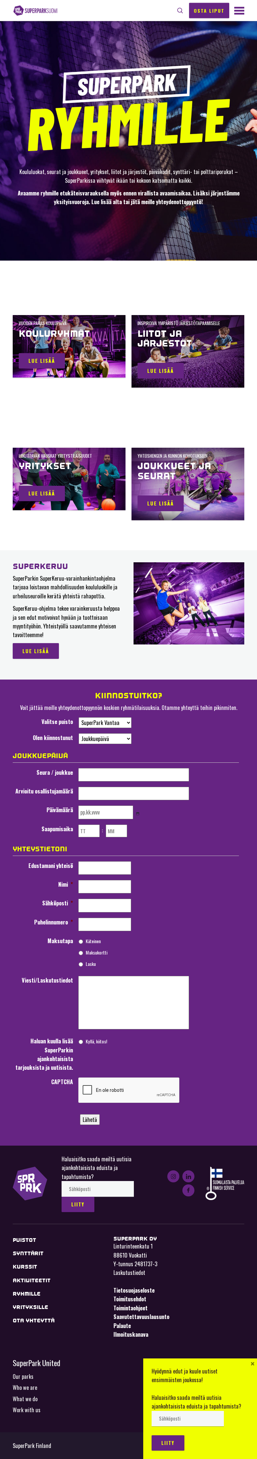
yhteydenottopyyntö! (179, 202)
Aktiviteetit (32, 1280)
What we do (25, 1399)
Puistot (24, 1240)
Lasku (91, 963)
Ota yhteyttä (34, 1320)
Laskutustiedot (129, 1273)
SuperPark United (36, 1362)
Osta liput (209, 10)
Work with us (26, 1410)
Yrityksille (30, 1307)
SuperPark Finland (35, 10)
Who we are (25, 1387)
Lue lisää (41, 360)
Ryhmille (26, 1294)
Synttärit (28, 1253)
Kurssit (25, 1267)
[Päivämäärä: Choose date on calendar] (138, 813)
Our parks (23, 1376)
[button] (180, 10)
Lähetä (90, 1120)
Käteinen (93, 940)
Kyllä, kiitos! (96, 1041)
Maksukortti (96, 952)
